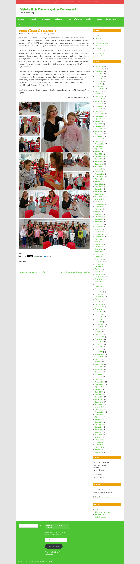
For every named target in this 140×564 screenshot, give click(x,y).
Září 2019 (98, 272)
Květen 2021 (99, 222)
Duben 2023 (99, 164)
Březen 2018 (99, 317)
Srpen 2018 (99, 304)
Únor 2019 (98, 289)
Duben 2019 (99, 284)
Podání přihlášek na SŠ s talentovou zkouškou (74, 272)
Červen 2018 (99, 309)
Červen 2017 (99, 339)
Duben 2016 (99, 372)
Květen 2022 (99, 191)
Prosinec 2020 (99, 234)
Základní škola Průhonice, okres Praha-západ (48, 9)
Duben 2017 (99, 344)
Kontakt (26, 2)
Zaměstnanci (59, 20)
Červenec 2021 (100, 216)
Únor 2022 (98, 199)
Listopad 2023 (99, 146)
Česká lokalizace (100, 517)
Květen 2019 (99, 282)
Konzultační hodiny (75, 20)
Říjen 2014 (98, 417)
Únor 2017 (98, 349)
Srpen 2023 (99, 154)
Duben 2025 (99, 104)
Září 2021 (98, 212)
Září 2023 (98, 151)
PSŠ (19, 24)
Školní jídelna (55, 2)
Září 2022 (98, 181)
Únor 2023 (98, 169)
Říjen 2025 (98, 91)
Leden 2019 (99, 292)
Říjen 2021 (98, 209)
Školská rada (110, 20)
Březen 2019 (99, 287)
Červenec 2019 (100, 277)
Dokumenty (21, 20)
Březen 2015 (99, 404)
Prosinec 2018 (99, 294)
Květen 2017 (99, 342)
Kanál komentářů (100, 514)
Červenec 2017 (100, 337)
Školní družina (45, 20)
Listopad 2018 (99, 297)
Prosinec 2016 (99, 354)
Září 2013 (98, 449)
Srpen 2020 (99, 244)
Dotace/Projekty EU (101, 51)
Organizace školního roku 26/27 (87, 2)
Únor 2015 (98, 407)
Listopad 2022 (99, 176)
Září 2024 (98, 121)
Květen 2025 (99, 101)
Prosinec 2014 (99, 412)
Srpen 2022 (99, 184)
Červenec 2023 (100, 156)
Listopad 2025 (99, 89)
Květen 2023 (99, 161)
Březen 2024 (99, 136)
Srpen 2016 (99, 364)
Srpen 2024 (99, 124)
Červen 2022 (99, 189)
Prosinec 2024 (99, 114)
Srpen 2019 (99, 274)
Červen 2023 (99, 159)
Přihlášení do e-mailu (102, 43)
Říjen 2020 (98, 239)
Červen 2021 (99, 219)
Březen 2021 (99, 227)
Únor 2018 (98, 319)
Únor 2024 (98, 139)
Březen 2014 (99, 434)
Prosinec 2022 (99, 174)
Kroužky (88, 20)
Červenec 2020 (100, 247)
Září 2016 (98, 362)
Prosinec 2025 (99, 86)
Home (19, 2)
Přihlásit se (98, 509)
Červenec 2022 (100, 186)
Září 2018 (98, 302)
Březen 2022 (99, 196)
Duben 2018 (99, 314)
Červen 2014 (99, 427)
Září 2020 (98, 242)
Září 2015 (98, 389)
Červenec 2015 (100, 394)
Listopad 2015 (99, 384)
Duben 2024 (99, 134)
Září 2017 (98, 332)
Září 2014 (98, 419)
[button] (29, 108)
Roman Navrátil (35, 34)
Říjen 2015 (98, 387)
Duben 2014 (99, 432)
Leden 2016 (99, 379)
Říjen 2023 (98, 149)
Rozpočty (98, 48)
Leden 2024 (99, 141)
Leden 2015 (99, 409)
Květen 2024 (99, 131)
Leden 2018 (99, 322)
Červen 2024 (99, 129)
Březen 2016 (99, 374)
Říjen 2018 (98, 299)
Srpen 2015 (99, 392)
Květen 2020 (99, 252)
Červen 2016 (99, 367)
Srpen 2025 (99, 96)
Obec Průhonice (100, 53)
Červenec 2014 (100, 424)
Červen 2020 (99, 249)
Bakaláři (97, 36)
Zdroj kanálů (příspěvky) (103, 512)
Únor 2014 (98, 437)
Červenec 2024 (100, 126)
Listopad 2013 (99, 444)
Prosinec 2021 (99, 204)
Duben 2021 (99, 224)
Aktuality (46, 34)
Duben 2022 (99, 194)
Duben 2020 (99, 254)
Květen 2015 (99, 399)
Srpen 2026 (99, 66)
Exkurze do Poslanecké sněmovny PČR (32, 272)
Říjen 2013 (98, 447)
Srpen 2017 (99, 334)
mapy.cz (106, 497)
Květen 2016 (99, 369)
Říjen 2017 (98, 329)
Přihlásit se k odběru (53, 546)
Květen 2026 (99, 74)
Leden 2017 (99, 352)
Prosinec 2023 (99, 144)
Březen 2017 (99, 347)
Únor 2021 (98, 229)
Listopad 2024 (99, 116)
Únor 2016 (98, 377)
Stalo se (52, 34)
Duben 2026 (99, 76)
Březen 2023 (99, 166)
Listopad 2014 (99, 414)
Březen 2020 (99, 257)
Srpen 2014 (99, 422)
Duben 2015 (99, 402)
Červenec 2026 (100, 69)
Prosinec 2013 (99, 442)
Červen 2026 (99, 71)
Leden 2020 (99, 262)
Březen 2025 (99, 106)
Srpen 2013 (99, 452)
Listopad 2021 (99, 206)
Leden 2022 (99, 202)
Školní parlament (68, 2)
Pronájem (99, 20)
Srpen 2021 (99, 214)
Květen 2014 (99, 429)
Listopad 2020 (99, 237)
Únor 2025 (98, 109)
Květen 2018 (99, 312)
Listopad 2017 (99, 327)
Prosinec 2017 (99, 324)
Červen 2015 (99, 397)
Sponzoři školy (100, 56)
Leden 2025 (99, 111)
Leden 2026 (99, 84)
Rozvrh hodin (99, 41)
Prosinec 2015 (99, 382)
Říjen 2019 (98, 269)
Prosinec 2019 (99, 264)
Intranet (97, 46)
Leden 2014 (99, 439)
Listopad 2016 (99, 357)
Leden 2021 (99, 232)
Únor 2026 (98, 81)
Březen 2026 (99, 79)
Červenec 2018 (100, 307)
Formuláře (32, 20)
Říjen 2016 (98, 359)
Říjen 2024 (98, 119)
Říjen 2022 (98, 179)
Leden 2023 (99, 171)
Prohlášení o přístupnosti (40, 2)
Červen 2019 (99, 279)
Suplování (98, 38)
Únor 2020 (98, 259)
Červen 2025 (99, 99)
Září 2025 (98, 94)
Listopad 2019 (99, 267)
